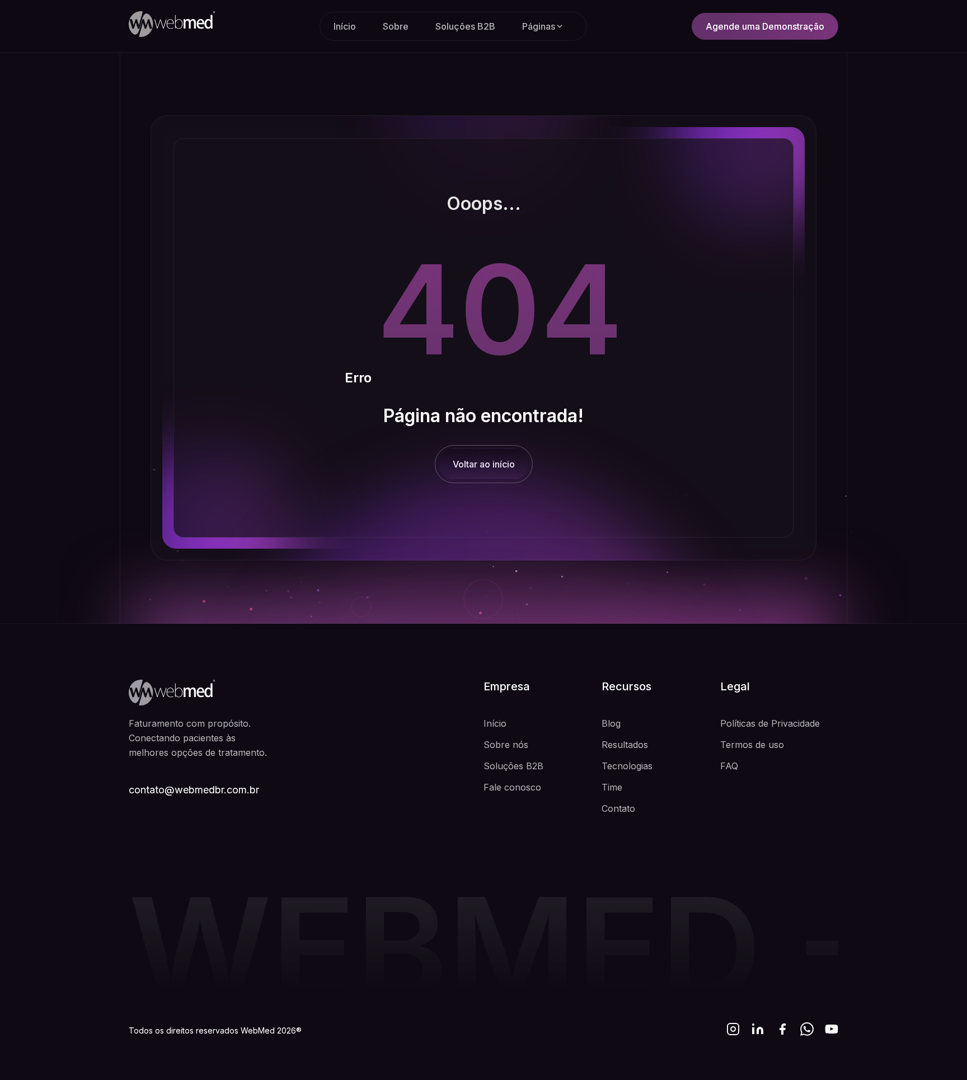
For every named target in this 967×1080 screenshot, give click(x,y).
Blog (611, 723)
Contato (618, 808)
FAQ (729, 766)
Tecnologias (627, 766)
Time (612, 787)
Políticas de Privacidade (770, 723)
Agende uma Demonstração (765, 26)
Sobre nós (506, 744)
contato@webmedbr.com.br (194, 790)
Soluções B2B (465, 26)
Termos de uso (752, 744)
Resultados (625, 744)
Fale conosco (512, 787)
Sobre (396, 26)
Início (345, 26)
